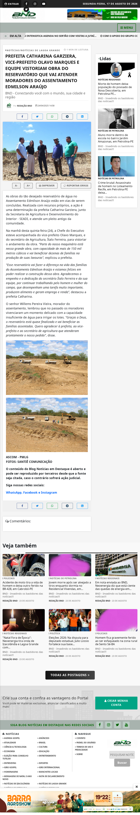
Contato (80, 738)
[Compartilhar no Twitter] (37, 117)
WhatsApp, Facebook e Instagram (31, 492)
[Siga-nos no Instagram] (108, 725)
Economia (9, 751)
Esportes (43, 763)
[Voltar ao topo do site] (135, 448)
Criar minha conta (117, 703)
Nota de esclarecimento (51, 776)
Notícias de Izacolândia (17, 783)
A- (16, 185)
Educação (43, 751)
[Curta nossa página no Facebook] (99, 725)
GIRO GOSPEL (10, 767)
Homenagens (11, 772)
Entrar (13, 3)
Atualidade (10, 742)
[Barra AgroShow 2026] (70, 801)
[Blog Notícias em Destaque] (24, 15)
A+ (28, 185)
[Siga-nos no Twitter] (117, 725)
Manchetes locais (48, 772)
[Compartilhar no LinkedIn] (82, 117)
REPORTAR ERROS (77, 185)
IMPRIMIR (48, 185)
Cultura (42, 747)
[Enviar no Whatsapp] (52, 117)
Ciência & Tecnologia (15, 747)
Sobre (79, 754)
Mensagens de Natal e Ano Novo (17, 777)
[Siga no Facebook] (26, 3)
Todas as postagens (69, 675)
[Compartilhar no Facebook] (22, 117)
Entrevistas (10, 763)
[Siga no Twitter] (26, 9)
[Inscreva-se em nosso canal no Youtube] (126, 725)
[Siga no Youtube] (43, 3)
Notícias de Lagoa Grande (52, 783)
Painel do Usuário (86, 742)
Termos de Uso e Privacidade (84, 748)
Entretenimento (47, 755)
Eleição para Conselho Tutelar (15, 757)
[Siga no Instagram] (35, 3)
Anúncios (43, 738)
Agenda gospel (12, 738)
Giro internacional (49, 767)
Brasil (42, 742)
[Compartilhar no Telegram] (67, 117)
